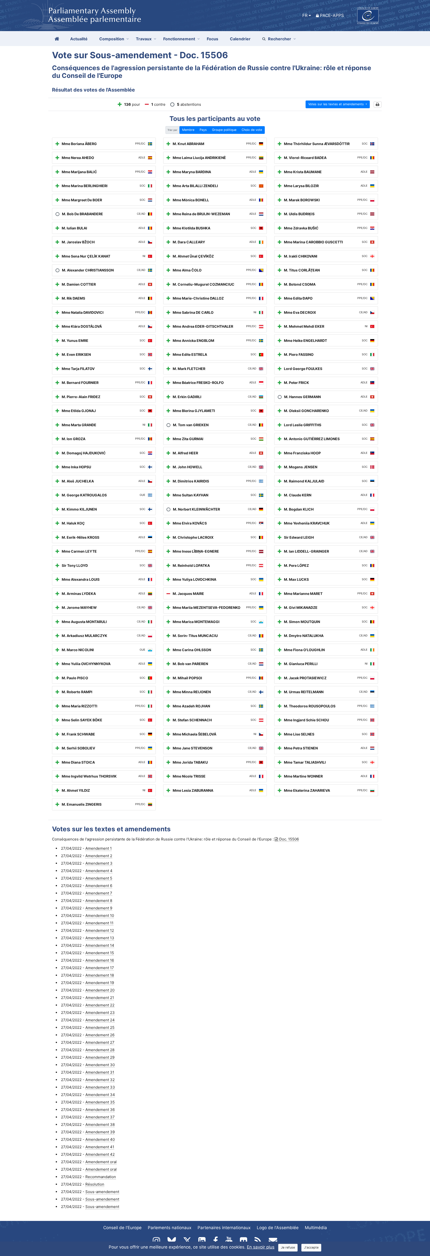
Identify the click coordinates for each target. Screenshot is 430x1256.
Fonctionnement (179, 38)
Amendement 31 (99, 1072)
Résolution (94, 1184)
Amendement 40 (100, 1139)
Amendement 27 (99, 1042)
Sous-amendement (102, 1191)
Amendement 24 (100, 1020)
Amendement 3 (98, 863)
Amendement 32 (100, 1079)
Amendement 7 (98, 893)
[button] (378, 104)
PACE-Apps (332, 15)
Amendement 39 (100, 1132)
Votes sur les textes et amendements (336, 104)
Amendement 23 (100, 1012)
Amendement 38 (100, 1124)
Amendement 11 (99, 923)
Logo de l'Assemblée (278, 1227)
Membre (188, 130)
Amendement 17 (99, 967)
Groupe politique (224, 130)
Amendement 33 (100, 1087)
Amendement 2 (98, 855)
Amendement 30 (100, 1064)
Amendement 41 (99, 1147)
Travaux (144, 38)
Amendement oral (101, 1161)
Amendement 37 (100, 1117)
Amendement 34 (100, 1094)
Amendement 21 (99, 997)
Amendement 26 (99, 1035)
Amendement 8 (98, 900)
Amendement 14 (99, 945)
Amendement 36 (100, 1109)
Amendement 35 (100, 1102)
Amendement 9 (98, 908)
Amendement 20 (99, 990)
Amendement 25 (99, 1027)
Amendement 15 (99, 952)
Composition (111, 38)
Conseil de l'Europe (122, 1227)
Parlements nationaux (169, 1227)
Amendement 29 (99, 1057)
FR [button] (305, 15)
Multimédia (316, 1227)
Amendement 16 (99, 960)
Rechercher (279, 38)
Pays (203, 130)
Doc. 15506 (289, 839)
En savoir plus (260, 1247)
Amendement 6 (98, 885)
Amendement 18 (99, 975)
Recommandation (100, 1176)
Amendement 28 (99, 1049)
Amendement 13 (99, 938)
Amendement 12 (99, 930)
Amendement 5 (98, 878)
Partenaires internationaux (224, 1227)
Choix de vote (252, 130)
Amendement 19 (99, 982)
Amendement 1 (98, 848)
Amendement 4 (98, 870)
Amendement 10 (99, 915)
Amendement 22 (99, 1005)
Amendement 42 (100, 1154)
